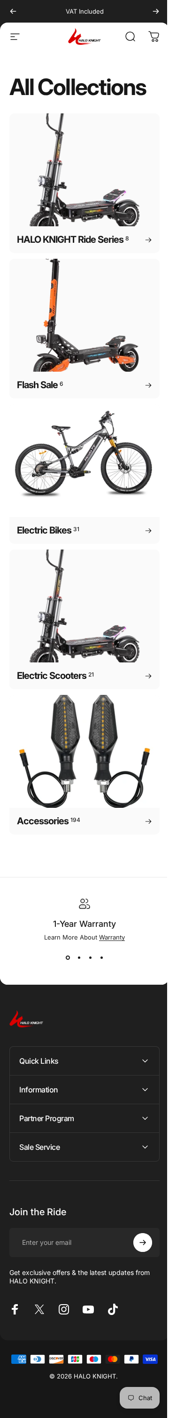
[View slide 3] (90, 958)
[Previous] (13, 11)
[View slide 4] (101, 958)
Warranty (112, 937)
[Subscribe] (135, 1216)
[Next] (156, 11)
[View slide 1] (67, 958)
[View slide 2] (78, 958)
